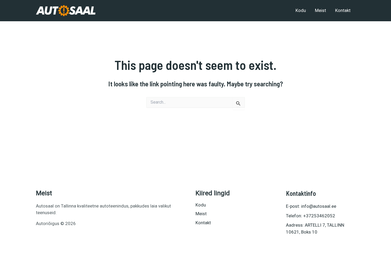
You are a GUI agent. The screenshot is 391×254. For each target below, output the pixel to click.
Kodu (301, 10)
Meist (320, 10)
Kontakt (343, 10)
